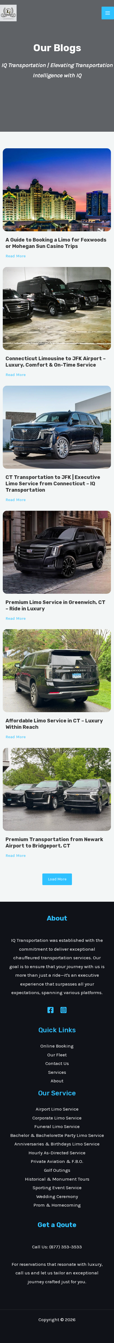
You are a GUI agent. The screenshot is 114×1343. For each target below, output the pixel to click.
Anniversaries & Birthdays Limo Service (57, 1144)
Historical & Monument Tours (57, 1179)
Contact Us (57, 1063)
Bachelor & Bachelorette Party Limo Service (57, 1135)
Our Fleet (57, 1054)
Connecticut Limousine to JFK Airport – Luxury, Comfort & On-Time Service (56, 362)
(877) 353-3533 (65, 1246)
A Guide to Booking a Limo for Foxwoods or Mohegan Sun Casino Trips (56, 243)
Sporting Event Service (57, 1187)
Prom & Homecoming (57, 1205)
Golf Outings (57, 1170)
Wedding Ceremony (57, 1196)
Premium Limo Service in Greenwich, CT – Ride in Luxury (55, 605)
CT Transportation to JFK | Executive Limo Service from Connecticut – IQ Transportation (53, 483)
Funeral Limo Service (57, 1126)
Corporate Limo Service (57, 1118)
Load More (57, 879)
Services (57, 1072)
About (57, 1080)
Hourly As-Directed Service (57, 1152)
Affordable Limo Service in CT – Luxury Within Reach (54, 724)
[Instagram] (63, 1010)
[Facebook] (50, 1010)
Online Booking (57, 1046)
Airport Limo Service (57, 1109)
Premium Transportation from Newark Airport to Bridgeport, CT (54, 842)
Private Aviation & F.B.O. (57, 1161)
